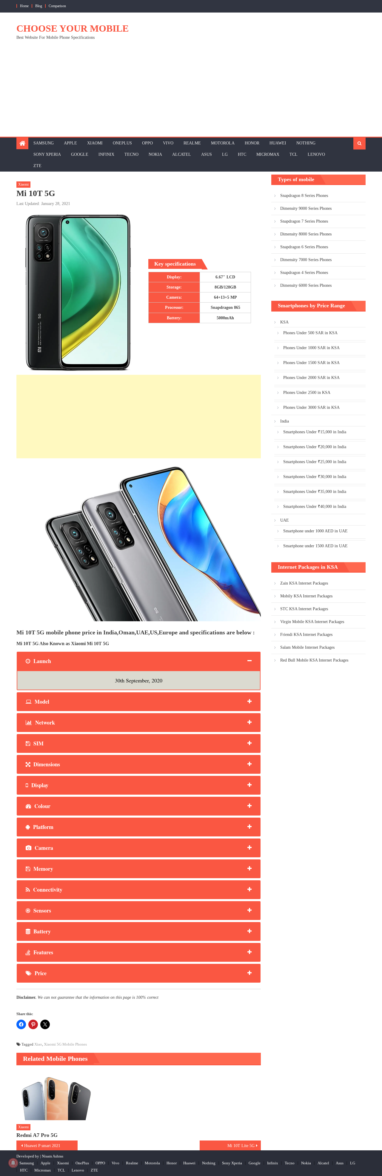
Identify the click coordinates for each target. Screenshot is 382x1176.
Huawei (277, 143)
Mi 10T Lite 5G (241, 1145)
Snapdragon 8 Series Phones (304, 195)
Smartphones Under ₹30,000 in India (314, 476)
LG (225, 154)
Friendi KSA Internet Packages (306, 634)
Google (79, 154)
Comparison (57, 6)
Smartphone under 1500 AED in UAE (315, 546)
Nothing (305, 143)
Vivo (168, 143)
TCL (293, 154)
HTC (242, 154)
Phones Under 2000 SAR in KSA (311, 377)
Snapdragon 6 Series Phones (304, 247)
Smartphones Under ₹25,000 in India (314, 462)
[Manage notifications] (13, 1163)
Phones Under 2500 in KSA (306, 392)
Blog (38, 6)
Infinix (106, 154)
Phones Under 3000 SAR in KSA (311, 407)
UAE (284, 520)
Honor (252, 143)
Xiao (38, 1044)
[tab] (139, 661)
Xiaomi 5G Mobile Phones (65, 1044)
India (284, 421)
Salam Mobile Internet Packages (307, 647)
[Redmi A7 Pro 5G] (55, 1095)
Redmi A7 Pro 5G (37, 1135)
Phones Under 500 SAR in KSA (310, 333)
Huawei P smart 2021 (42, 1145)
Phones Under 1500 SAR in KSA (311, 362)
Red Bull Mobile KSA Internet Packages (314, 660)
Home (24, 6)
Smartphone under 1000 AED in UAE (315, 531)
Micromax (267, 154)
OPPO (147, 143)
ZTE (37, 166)
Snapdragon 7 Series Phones (304, 221)
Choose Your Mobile (72, 28)
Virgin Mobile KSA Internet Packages (312, 621)
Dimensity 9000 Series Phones (306, 208)
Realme (192, 143)
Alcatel (181, 154)
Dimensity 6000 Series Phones (306, 285)
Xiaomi (95, 143)
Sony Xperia (47, 154)
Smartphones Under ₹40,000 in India (314, 506)
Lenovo (316, 154)
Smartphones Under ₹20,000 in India (314, 447)
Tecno (131, 154)
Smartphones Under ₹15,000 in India (314, 432)
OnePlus (122, 143)
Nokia (155, 154)
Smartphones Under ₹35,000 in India (314, 491)
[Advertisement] (191, 92)
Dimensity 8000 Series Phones (306, 234)
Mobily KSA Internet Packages (306, 596)
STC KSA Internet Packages (304, 609)
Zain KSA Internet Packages (304, 583)
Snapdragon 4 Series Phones (304, 272)
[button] (138, 539)
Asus (206, 154)
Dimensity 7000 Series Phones (306, 260)
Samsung (43, 143)
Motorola (223, 143)
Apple (70, 143)
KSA (284, 322)
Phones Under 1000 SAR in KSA (311, 348)
